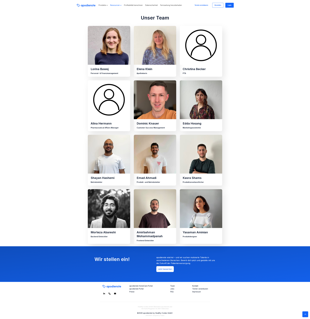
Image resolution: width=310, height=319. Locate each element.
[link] (86, 5)
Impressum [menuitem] (196, 292)
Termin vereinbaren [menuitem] (200, 289)
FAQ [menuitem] (172, 292)
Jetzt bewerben (165, 269)
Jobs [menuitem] (172, 289)
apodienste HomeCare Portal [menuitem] (141, 286)
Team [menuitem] (172, 286)
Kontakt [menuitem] (195, 286)
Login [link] (229, 5)
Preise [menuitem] (131, 292)
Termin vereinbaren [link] (201, 5)
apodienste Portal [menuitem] (136, 289)
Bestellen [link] (218, 5)
